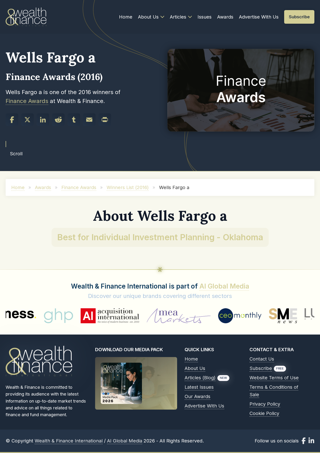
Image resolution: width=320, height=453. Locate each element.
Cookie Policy (264, 413)
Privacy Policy (264, 404)
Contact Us (261, 359)
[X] (27, 119)
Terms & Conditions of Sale (273, 390)
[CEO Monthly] (220, 315)
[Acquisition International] (90, 315)
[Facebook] (12, 119)
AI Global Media (224, 286)
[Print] (104, 119)
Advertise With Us (259, 17)
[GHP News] (38, 315)
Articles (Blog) (200, 378)
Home (125, 17)
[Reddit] (58, 119)
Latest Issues (199, 387)
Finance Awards (27, 101)
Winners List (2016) (128, 187)
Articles (178, 17)
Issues (204, 17)
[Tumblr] (73, 119)
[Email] (89, 119)
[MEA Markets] (159, 315)
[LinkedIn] (43, 119)
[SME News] (263, 315)
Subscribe (260, 368)
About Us (148, 17)
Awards (225, 17)
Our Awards (197, 396)
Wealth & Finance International (69, 441)
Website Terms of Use (274, 378)
